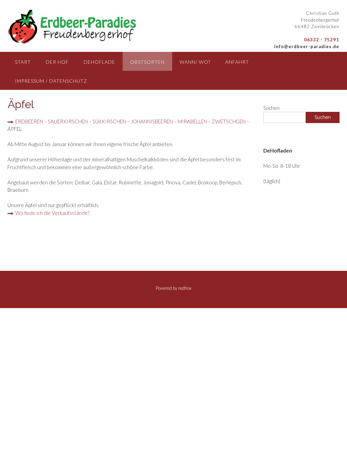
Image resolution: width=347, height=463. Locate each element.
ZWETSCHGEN (229, 121)
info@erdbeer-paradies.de (306, 46)
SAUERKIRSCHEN (68, 121)
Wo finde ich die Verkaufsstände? (51, 213)
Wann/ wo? (195, 62)
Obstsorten (147, 62)
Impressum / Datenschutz (51, 81)
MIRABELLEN (192, 121)
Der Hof (57, 62)
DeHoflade (99, 62)
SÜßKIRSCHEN (109, 121)
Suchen (271, 108)
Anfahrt (237, 62)
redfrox (184, 288)
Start (23, 62)
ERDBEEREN (29, 121)
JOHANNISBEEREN (152, 121)
